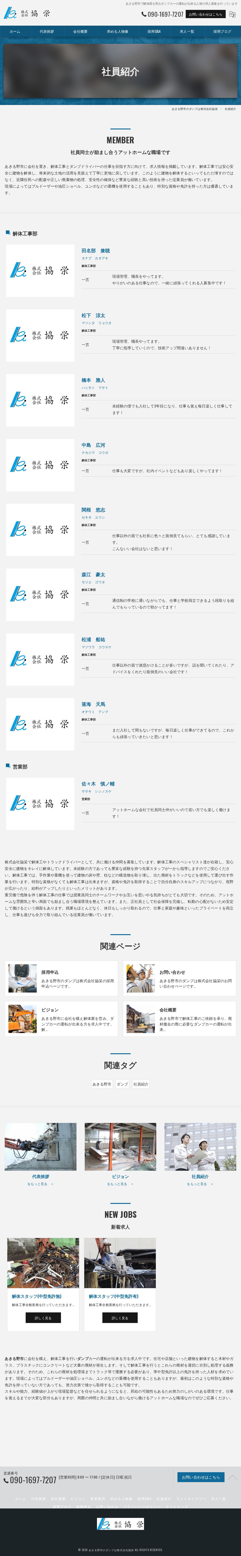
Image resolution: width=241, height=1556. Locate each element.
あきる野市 (102, 1083)
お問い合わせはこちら (205, 14)
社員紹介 (141, 1083)
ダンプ (122, 1083)
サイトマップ (177, 1506)
